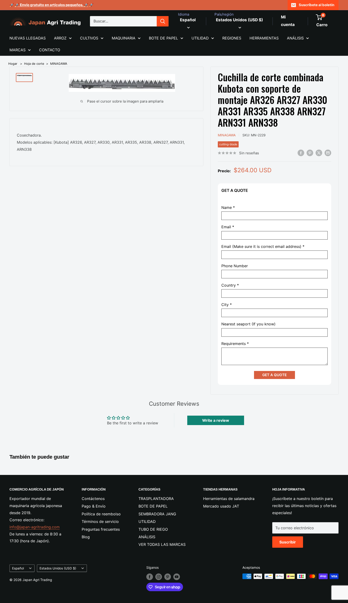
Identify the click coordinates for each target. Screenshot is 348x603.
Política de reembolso (101, 514)
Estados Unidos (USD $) (58, 568)
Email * (227, 227)
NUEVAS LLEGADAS (27, 38)
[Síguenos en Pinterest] (167, 576)
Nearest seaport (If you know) (248, 324)
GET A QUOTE (274, 375)
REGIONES (231, 38)
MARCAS (17, 49)
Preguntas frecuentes (101, 529)
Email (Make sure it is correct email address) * (262, 246)
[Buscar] (163, 21)
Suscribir (287, 542)
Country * (230, 285)
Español (18, 568)
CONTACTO (49, 49)
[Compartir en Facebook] (301, 152)
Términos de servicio (100, 521)
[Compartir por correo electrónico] (328, 152)
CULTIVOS (89, 38)
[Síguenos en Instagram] (158, 576)
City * (226, 304)
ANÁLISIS (295, 38)
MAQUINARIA (123, 38)
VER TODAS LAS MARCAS (162, 544)
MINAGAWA (58, 63)
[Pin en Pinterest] (310, 152)
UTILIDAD (200, 38)
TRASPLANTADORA (156, 498)
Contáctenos (93, 498)
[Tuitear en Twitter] (319, 152)
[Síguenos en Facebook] (149, 576)
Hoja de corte (34, 63)
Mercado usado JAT (221, 506)
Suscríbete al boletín (316, 5)
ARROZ (60, 38)
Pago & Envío (94, 506)
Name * (228, 207)
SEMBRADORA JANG (157, 514)
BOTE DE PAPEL (163, 38)
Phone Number (234, 266)
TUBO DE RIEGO (153, 529)
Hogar (12, 63)
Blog (86, 536)
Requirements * (235, 343)
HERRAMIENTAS (264, 38)
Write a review (215, 420)
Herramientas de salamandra (228, 498)
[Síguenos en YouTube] (176, 576)
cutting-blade (228, 144)
